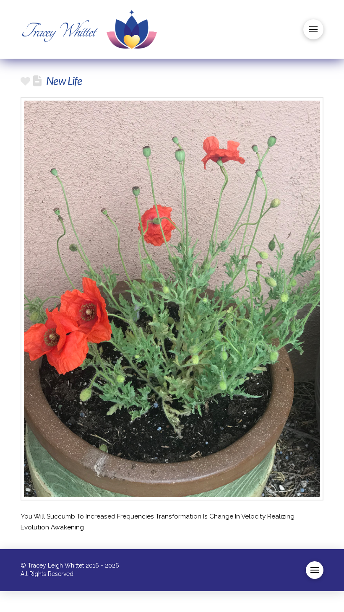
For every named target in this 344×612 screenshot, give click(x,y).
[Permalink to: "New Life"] (172, 299)
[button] (313, 29)
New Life (64, 81)
